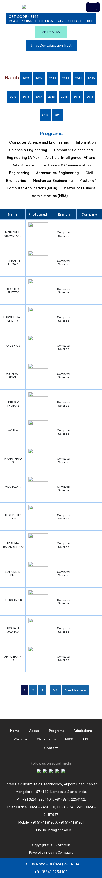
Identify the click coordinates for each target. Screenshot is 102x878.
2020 (91, 78)
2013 (90, 96)
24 (55, 690)
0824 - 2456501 (41, 807)
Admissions (83, 731)
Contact (51, 748)
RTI (85, 739)
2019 (13, 96)
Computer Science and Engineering (39, 142)
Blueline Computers (59, 852)
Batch (12, 77)
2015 (64, 96)
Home (15, 731)
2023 (52, 78)
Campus (20, 739)
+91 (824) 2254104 (37, 799)
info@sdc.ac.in (59, 830)
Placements (46, 739)
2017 (38, 96)
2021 (78, 78)
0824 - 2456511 (70, 807)
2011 (57, 115)
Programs (56, 731)
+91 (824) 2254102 (70, 799)
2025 (26, 78)
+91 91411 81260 (44, 822)
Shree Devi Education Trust (51, 45)
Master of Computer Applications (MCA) (51, 184)
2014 (77, 96)
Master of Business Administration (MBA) (64, 192)
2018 (26, 96)
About (34, 731)
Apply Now (51, 32)
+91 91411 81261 (71, 822)
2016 (51, 96)
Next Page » (75, 690)
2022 (65, 78)
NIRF (69, 739)
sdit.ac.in (64, 845)
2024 (39, 78)
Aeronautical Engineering (57, 173)
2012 (45, 115)
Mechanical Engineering (53, 180)
